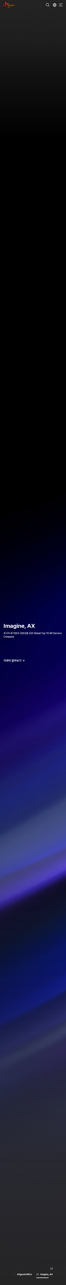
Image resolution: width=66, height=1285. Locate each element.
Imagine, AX (19, 626)
